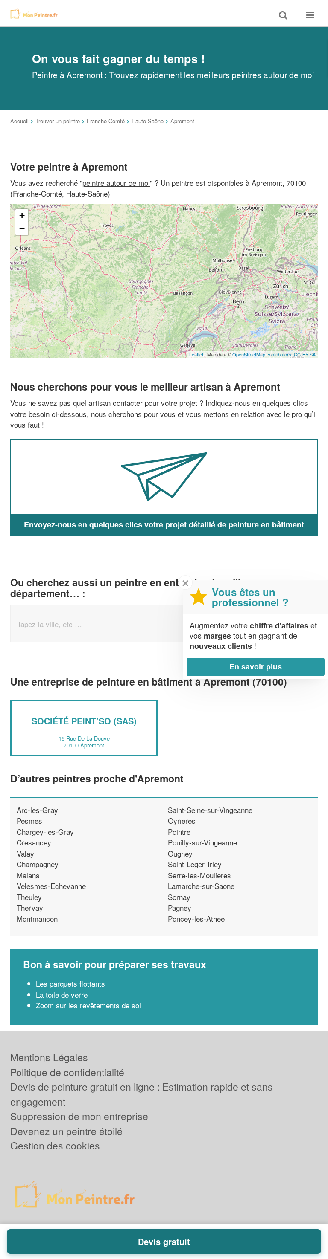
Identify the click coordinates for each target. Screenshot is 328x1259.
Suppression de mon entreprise (79, 1116)
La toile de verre (62, 994)
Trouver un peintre (57, 121)
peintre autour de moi (116, 182)
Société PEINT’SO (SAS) (84, 721)
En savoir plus (255, 666)
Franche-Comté (106, 121)
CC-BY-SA (305, 354)
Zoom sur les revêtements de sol (89, 1005)
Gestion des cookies (55, 1145)
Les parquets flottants (70, 983)
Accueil (19, 121)
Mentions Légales (49, 1057)
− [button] (22, 228)
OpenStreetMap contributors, (263, 354)
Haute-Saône (148, 121)
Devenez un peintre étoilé (66, 1131)
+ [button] (22, 215)
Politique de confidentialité (67, 1072)
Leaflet (196, 354)
